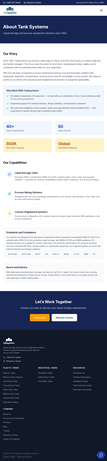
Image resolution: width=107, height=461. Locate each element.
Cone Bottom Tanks (11, 385)
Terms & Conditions (11, 439)
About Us (7, 414)
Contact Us (39, 317)
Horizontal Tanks (10, 381)
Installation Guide (80, 381)
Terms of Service (24, 456)
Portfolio (6, 422)
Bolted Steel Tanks (46, 377)
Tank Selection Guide (82, 385)
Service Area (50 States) (13, 418)
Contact (6, 431)
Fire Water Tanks (45, 381)
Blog (5, 426)
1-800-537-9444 (13, 2)
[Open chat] (101, 455)
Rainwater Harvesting (82, 389)
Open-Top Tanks (10, 389)
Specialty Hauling (10, 402)
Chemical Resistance (82, 377)
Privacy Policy (9, 456)
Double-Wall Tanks (11, 398)
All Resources (79, 373)
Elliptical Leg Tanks (11, 394)
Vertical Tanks (9, 373)
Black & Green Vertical (12, 377)
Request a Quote (33, 2)
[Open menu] (101, 10)
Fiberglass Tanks (45, 373)
